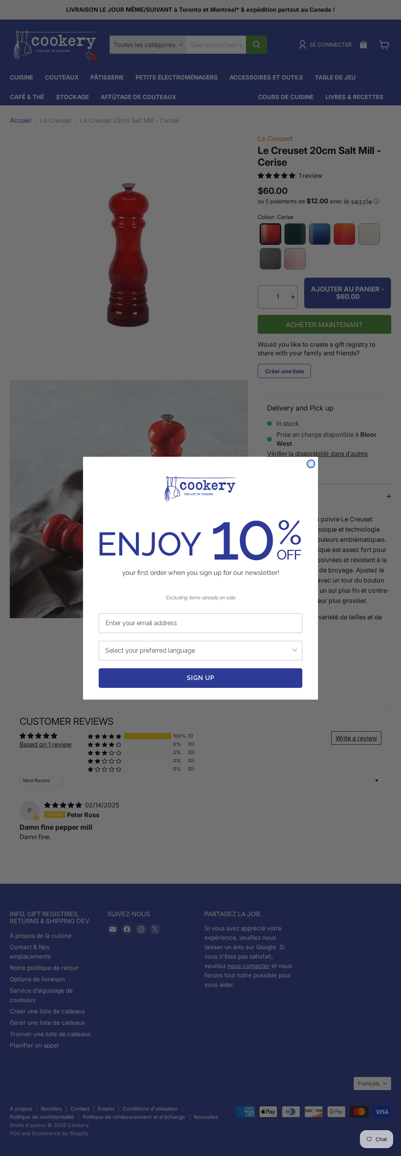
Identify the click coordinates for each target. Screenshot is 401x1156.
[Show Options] (295, 650)
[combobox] (198, 650)
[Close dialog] (311, 464)
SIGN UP (201, 678)
